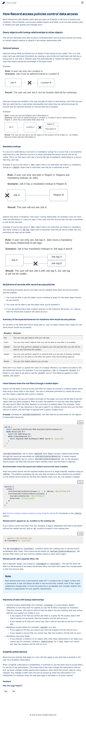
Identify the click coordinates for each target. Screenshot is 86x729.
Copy (80, 422)
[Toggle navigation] (82, 3)
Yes (5, 691)
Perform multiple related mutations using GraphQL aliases (31, 513)
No (14, 691)
